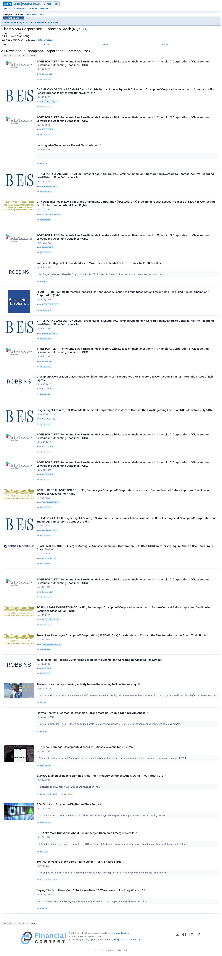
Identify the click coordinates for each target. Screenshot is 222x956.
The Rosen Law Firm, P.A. (51, 214)
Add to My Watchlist (44, 40)
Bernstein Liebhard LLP (50, 305)
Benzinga (43, 163)
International (45, 8)
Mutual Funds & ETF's (32, 3)
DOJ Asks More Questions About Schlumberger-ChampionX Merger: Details (87, 833)
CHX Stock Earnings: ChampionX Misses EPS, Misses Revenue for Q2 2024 (86, 747)
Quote (46, 44)
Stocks (17, 3)
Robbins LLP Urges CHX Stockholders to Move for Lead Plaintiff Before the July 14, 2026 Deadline (99, 263)
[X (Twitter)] (177, 938)
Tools (56, 3)
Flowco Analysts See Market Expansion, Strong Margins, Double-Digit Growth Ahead (92, 712)
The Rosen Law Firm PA (50, 502)
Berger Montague (48, 558)
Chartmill (43, 702)
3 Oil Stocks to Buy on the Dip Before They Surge (69, 804)
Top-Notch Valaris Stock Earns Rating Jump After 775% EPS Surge (80, 861)
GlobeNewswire (45, 79)
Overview (7, 8)
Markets (7, 3)
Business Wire (45, 219)
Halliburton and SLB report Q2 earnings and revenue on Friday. (70, 787)
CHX (82, 28)
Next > (33, 55)
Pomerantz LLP (47, 74)
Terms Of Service (132, 939)
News (105, 44)
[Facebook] (184, 938)
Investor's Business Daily (49, 794)
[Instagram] (198, 938)
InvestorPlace (45, 765)
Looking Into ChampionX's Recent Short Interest (69, 145)
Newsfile (43, 281)
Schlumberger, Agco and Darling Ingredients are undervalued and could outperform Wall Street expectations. (94, 901)
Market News (19, 8)
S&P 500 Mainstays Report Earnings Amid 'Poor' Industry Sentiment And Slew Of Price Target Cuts (101, 775)
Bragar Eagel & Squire (49, 102)
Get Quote (13, 17)
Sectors (47, 3)
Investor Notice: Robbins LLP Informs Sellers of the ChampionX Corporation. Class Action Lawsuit (99, 659)
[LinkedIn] (191, 938)
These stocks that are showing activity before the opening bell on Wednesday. (88, 684)
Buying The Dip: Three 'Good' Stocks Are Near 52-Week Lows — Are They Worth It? (91, 890)
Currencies (32, 8)
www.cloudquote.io (120, 933)
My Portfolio (53, 22)
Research (166, 44)
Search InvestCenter (34, 14)
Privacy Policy (113, 939)
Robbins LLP (46, 389)
